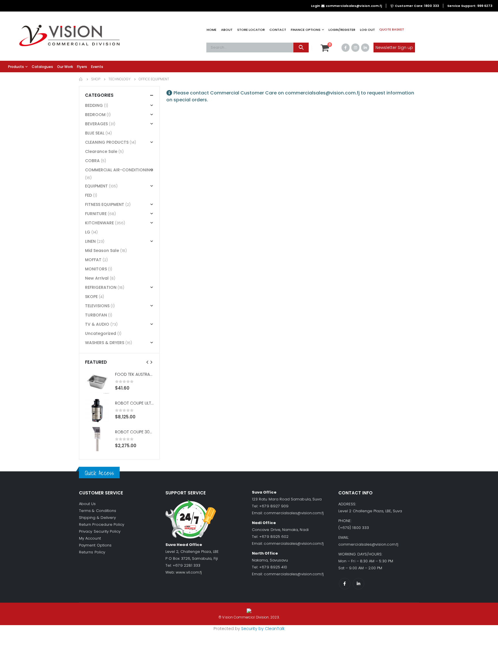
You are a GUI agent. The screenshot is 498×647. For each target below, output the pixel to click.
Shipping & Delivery (97, 517)
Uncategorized (100, 333)
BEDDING (94, 105)
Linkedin (358, 583)
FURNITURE (96, 214)
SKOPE (91, 296)
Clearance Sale (101, 151)
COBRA (92, 161)
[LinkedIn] (365, 47)
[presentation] (147, 362)
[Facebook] (346, 47)
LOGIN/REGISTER (342, 29)
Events (97, 66)
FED (88, 195)
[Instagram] (355, 47)
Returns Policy (92, 552)
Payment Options (95, 545)
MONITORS (96, 269)
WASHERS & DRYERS (104, 343)
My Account (90, 538)
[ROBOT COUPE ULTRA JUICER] (97, 410)
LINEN (90, 241)
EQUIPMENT (96, 186)
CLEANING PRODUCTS (107, 142)
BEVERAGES (96, 124)
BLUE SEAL (94, 133)
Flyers (82, 66)
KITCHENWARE (99, 223)
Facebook (344, 583)
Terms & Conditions (97, 510)
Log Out (367, 29)
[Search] (301, 47)
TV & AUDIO (97, 324)
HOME (211, 29)
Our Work (65, 66)
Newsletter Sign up (394, 47)
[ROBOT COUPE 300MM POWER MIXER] (97, 439)
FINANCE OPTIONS (305, 29)
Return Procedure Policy (101, 524)
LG (87, 232)
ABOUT (227, 29)
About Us (87, 503)
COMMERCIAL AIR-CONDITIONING (119, 170)
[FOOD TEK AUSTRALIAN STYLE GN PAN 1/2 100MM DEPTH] (97, 381)
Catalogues (42, 66)
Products (16, 66)
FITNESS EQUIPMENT (104, 204)
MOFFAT (93, 260)
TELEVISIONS (97, 306)
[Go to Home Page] (81, 79)
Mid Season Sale (102, 250)
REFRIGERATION (100, 287)
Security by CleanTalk (263, 628)
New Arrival (97, 278)
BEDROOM (95, 114)
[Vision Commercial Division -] (69, 36)
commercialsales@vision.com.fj (294, 513)
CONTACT (277, 29)
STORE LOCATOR (251, 29)
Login (315, 5)
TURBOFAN (96, 315)
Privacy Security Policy (100, 531)
